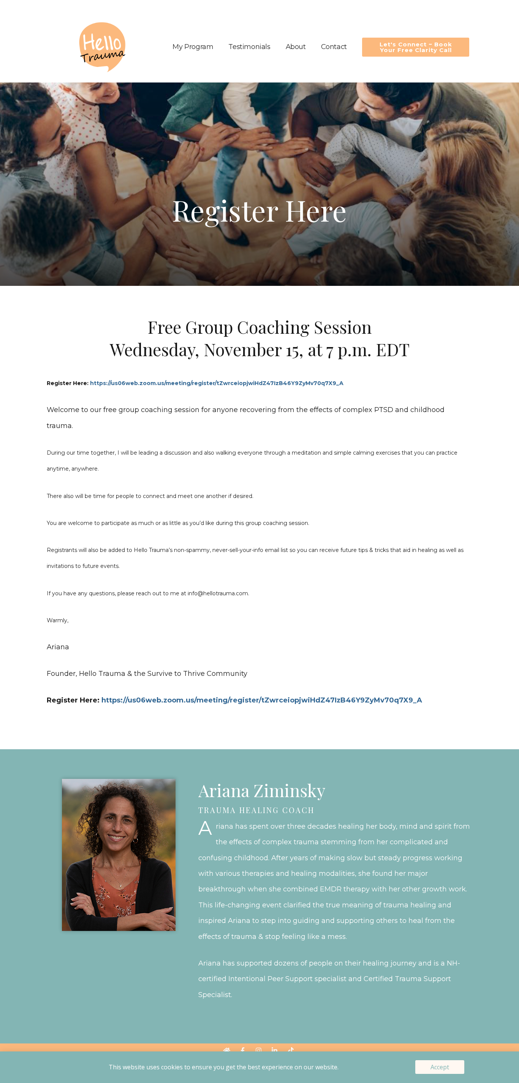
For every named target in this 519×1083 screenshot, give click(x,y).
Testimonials (249, 47)
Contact (334, 47)
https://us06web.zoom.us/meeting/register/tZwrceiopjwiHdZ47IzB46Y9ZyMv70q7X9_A (216, 383)
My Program (192, 47)
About (296, 47)
